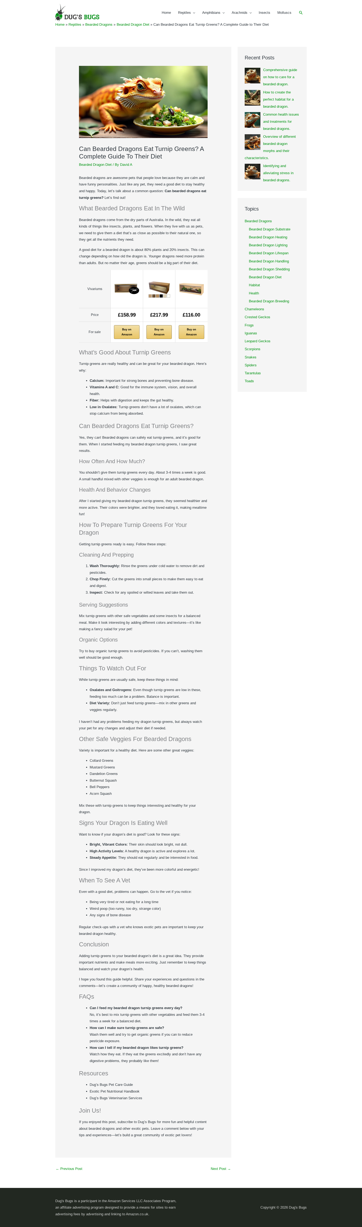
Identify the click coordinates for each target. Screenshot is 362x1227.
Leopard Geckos (257, 341)
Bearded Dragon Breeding (269, 301)
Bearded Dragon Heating (268, 237)
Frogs (249, 325)
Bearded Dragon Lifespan (268, 253)
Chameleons (254, 309)
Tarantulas (253, 373)
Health (254, 293)
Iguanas (251, 333)
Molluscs (284, 13)
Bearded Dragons (258, 221)
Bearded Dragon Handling (269, 261)
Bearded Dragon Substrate (269, 229)
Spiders (251, 365)
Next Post (221, 1169)
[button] (301, 13)
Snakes (250, 357)
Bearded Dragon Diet (95, 165)
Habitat (254, 285)
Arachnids (239, 13)
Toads (249, 381)
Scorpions (252, 349)
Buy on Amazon (127, 332)
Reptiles (184, 13)
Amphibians (211, 13)
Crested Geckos (257, 317)
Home (166, 13)
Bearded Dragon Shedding (269, 269)
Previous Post (69, 1169)
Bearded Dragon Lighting (268, 245)
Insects (264, 13)
